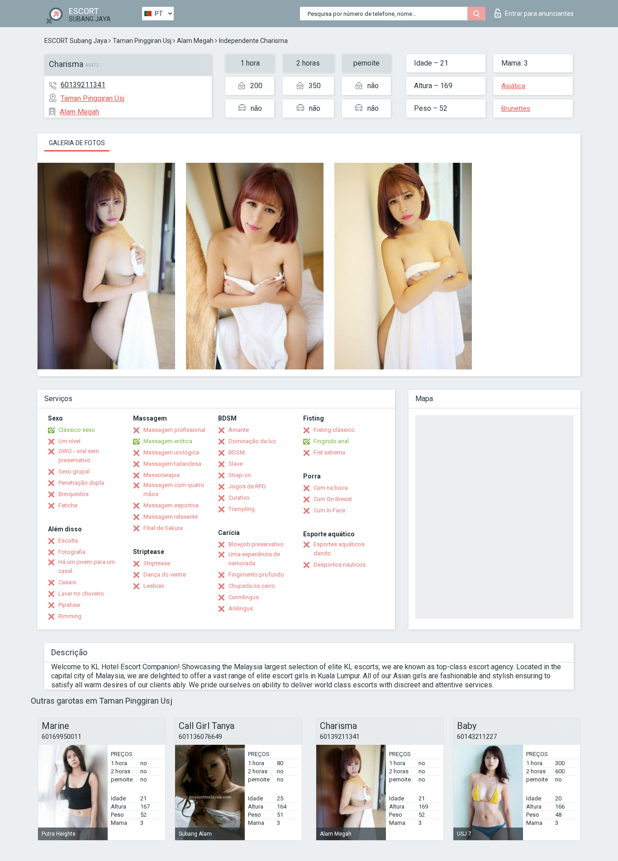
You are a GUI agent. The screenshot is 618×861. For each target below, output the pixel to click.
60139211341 (83, 84)
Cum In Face (329, 510)
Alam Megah (195, 40)
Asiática (513, 86)
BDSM (236, 452)
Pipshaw (69, 604)
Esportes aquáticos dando (339, 549)
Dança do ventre (164, 574)
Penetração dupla (81, 482)
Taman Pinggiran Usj (142, 40)
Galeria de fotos (77, 143)
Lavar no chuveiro (81, 593)
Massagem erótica (167, 441)
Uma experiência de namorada (254, 559)
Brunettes (515, 108)
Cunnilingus (243, 597)
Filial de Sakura (163, 528)
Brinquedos (73, 494)
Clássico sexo (76, 429)
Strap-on (239, 475)
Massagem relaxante (170, 516)
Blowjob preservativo (256, 544)
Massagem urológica (171, 452)
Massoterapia (161, 475)
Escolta (68, 540)
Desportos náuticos (340, 564)
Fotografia (72, 552)
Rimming (69, 616)
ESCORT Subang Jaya (75, 40)
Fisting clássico (334, 429)
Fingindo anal (331, 441)
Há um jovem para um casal (86, 566)
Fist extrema (329, 452)
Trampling (241, 509)
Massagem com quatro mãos (173, 489)
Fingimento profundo (256, 574)
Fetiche (67, 505)
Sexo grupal (74, 471)
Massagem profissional (174, 429)
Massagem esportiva (171, 505)
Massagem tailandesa (172, 463)
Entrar (539, 13)
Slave (235, 463)
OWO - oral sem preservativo (78, 456)
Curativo (239, 497)
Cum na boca (331, 487)
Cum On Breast (333, 499)
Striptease (156, 563)
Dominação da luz (252, 441)
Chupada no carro (251, 585)
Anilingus (240, 608)
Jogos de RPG (247, 486)
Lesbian (153, 585)
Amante (238, 429)
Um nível (69, 441)
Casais (67, 582)
